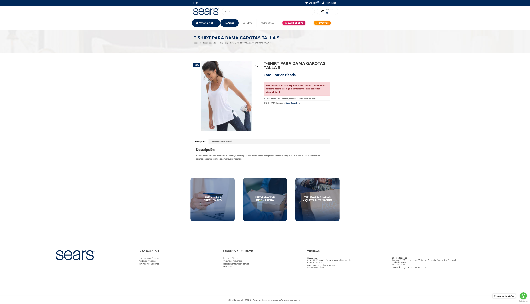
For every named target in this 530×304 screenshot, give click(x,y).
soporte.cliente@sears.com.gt (236, 264)
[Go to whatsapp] (523, 295)
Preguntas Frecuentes (232, 261)
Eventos (322, 23)
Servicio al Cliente (230, 258)
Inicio (196, 43)
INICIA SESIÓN (330, 3)
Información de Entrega (148, 258)
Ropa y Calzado (209, 43)
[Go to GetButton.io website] (523, 301)
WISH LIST (313, 2)
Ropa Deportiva (227, 43)
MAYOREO (229, 23)
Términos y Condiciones (148, 264)
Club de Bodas (294, 23)
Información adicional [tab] (222, 141)
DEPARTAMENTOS (204, 23)
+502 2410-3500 (314, 262)
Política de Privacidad (147, 261)
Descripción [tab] (200, 141)
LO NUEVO (247, 23)
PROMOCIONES (267, 23)
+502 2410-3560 (399, 264)
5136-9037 (227, 267)
